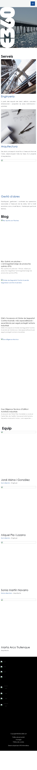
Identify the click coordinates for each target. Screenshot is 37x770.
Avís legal (18, 739)
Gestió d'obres (10, 196)
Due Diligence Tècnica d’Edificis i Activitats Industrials (15, 410)
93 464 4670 (6, 693)
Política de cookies (18, 742)
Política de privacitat (18, 737)
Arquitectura (9, 146)
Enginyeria (7, 96)
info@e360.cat (6, 698)
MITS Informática (24, 745)
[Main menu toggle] (33, 3)
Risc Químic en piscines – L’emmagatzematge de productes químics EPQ (16, 263)
